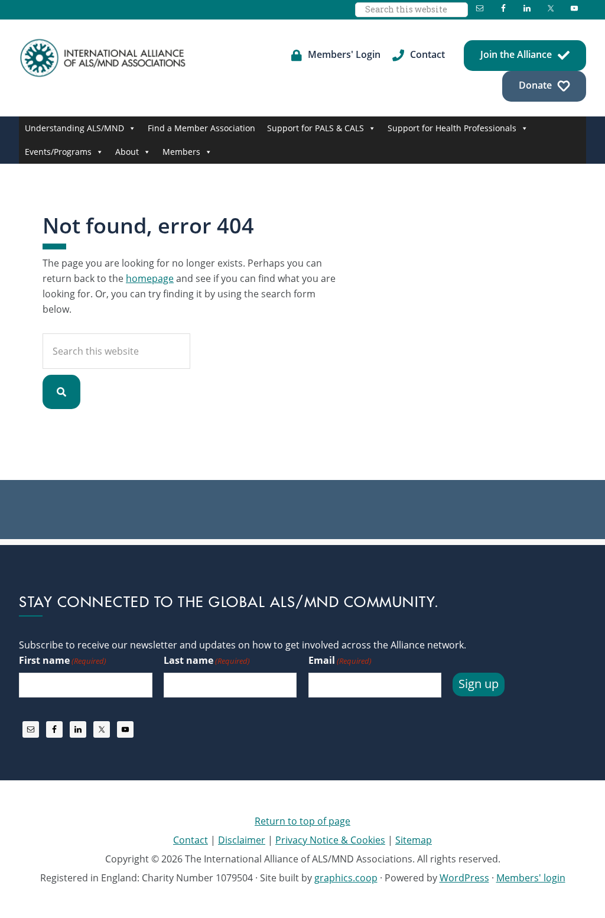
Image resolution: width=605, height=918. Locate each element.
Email (340, 660)
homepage (150, 278)
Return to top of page (302, 821)
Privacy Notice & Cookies (330, 839)
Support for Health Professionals (452, 128)
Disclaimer (241, 839)
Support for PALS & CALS (315, 128)
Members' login (530, 877)
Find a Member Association (201, 128)
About (127, 151)
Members (181, 151)
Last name (207, 660)
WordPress (464, 877)
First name (62, 660)
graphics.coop (346, 877)
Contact (190, 839)
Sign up (478, 684)
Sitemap (413, 839)
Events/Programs (58, 151)
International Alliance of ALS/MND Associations (104, 58)
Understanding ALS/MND (74, 128)
